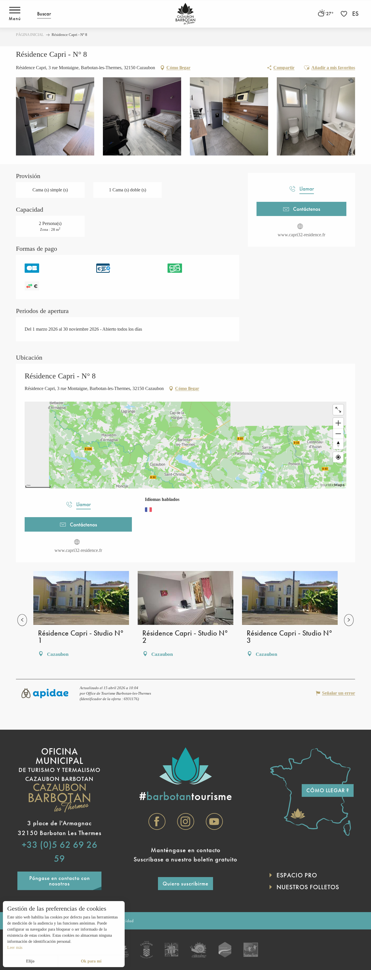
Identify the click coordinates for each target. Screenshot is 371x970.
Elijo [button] (30, 961)
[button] (44, 14)
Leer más (14, 947)
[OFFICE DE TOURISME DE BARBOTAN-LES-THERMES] (185, 14)
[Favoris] (344, 13)
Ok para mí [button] (91, 961)
